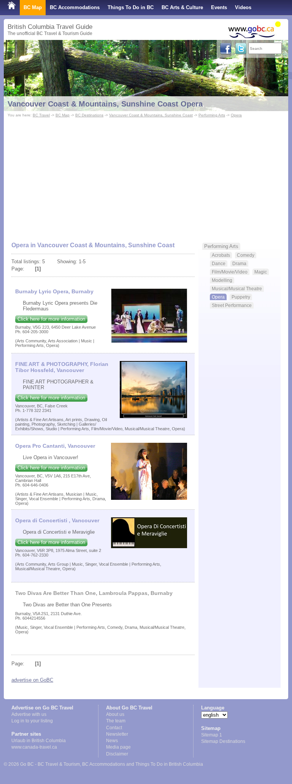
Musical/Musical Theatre (237, 288)
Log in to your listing (32, 721)
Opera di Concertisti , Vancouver (57, 520)
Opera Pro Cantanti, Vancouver (55, 446)
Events (219, 7)
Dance (218, 263)
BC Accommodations (75, 7)
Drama (239, 263)
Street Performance (232, 305)
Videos (243, 7)
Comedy (245, 255)
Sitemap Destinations (223, 741)
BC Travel (41, 115)
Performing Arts (211, 115)
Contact (114, 727)
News (112, 740)
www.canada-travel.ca (34, 747)
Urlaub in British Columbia (38, 740)
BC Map (33, 7)
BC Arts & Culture (182, 7)
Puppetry (241, 296)
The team (115, 721)
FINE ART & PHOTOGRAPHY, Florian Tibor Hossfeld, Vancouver (61, 367)
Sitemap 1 (211, 735)
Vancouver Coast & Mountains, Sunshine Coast (151, 115)
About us (115, 714)
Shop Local (21, 22)
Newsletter (117, 734)
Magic (260, 271)
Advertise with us (28, 714)
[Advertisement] (146, 176)
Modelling (222, 280)
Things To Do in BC (131, 7)
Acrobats (221, 255)
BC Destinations (89, 115)
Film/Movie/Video (230, 271)
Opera (236, 115)
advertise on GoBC (32, 680)
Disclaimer (117, 754)
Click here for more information (51, 319)
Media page (118, 747)
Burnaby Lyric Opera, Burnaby (54, 291)
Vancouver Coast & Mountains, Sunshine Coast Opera (105, 104)
